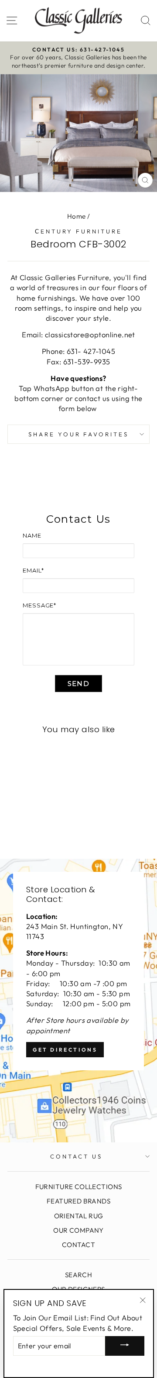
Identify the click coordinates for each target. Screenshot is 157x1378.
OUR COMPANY (78, 1230)
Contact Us (76, 1156)
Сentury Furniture (78, 231)
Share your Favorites (78, 434)
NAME (32, 535)
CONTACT (78, 1245)
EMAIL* (33, 570)
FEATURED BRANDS (78, 1201)
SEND (78, 683)
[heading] (78, 519)
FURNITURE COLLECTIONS (78, 1187)
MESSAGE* (39, 605)
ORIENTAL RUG (78, 1216)
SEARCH (78, 1275)
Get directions (65, 1049)
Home (76, 216)
